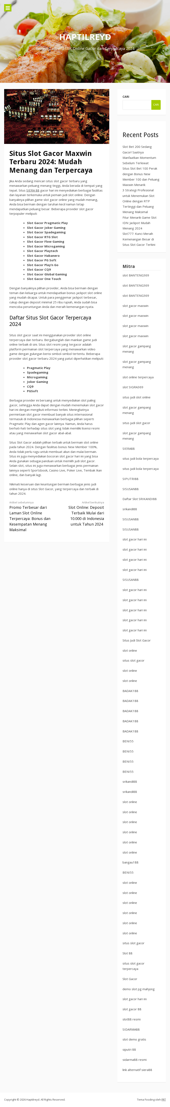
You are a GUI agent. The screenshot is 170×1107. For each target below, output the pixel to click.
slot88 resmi (132, 1019)
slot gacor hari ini (135, 539)
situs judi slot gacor (136, 423)
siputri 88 (129, 1049)
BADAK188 (130, 691)
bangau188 (130, 862)
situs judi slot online (137, 397)
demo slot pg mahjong (139, 989)
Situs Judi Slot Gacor (137, 640)
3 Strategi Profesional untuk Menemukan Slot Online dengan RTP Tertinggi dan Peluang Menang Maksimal (138, 201)
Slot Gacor (130, 979)
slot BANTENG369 (136, 275)
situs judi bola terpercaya (141, 458)
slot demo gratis (134, 1039)
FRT (164, 1099)
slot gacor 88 (132, 1009)
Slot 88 (127, 953)
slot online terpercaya (138, 377)
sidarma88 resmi (135, 1060)
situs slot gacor (133, 660)
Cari (126, 97)
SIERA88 (129, 448)
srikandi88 (130, 509)
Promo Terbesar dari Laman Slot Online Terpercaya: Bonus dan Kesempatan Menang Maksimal (29, 516)
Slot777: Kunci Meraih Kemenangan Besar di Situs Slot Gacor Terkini (139, 239)
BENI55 (128, 741)
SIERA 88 (32, 190)
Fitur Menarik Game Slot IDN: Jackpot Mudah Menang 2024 (140, 222)
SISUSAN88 (131, 489)
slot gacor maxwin (135, 306)
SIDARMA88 (131, 1029)
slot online (130, 650)
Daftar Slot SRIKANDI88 (140, 499)
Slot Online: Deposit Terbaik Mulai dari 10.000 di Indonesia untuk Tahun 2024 (86, 513)
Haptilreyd (85, 36)
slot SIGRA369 (133, 387)
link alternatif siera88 (137, 1070)
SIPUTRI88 (130, 479)
